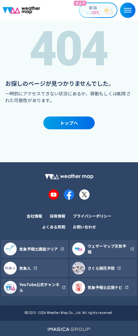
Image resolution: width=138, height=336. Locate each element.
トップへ (69, 123)
